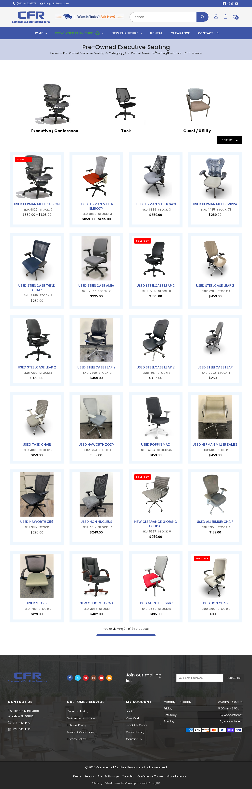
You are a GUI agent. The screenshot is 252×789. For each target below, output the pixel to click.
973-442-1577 (21, 723)
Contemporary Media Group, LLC (142, 783)
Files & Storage (108, 776)
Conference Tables (150, 776)
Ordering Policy (77, 711)
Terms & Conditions (80, 732)
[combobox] (169, 17)
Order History (135, 732)
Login (129, 711)
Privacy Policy (76, 739)
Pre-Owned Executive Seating (83, 53)
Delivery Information (81, 718)
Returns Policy (76, 725)
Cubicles (128, 776)
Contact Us (134, 739)
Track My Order (136, 725)
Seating (89, 776)
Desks (77, 776)
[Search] (202, 17)
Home (54, 53)
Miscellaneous (177, 776)
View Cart (132, 718)
